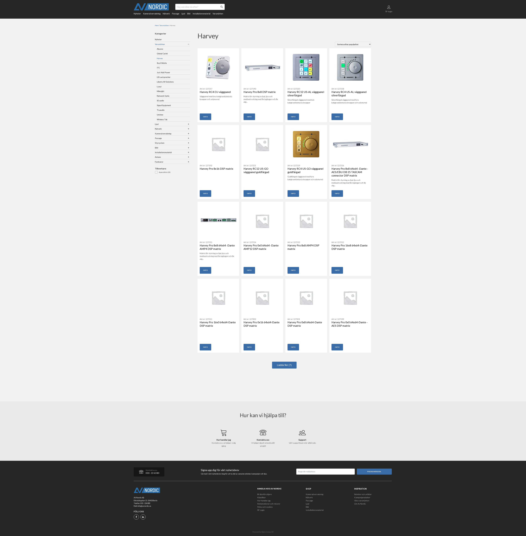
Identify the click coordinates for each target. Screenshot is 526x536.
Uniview (160, 115)
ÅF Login (261, 510)
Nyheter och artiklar (363, 494)
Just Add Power (163, 72)
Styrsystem (159, 143)
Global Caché (162, 53)
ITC (158, 68)
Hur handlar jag (263, 500)
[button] (172, 172)
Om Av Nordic (360, 504)
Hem (157, 25)
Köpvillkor (261, 497)
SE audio (160, 100)
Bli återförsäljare (264, 494)
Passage (175, 13)
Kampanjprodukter (362, 497)
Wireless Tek (162, 119)
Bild (188, 13)
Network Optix (163, 96)
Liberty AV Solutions (165, 82)
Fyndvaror (159, 162)
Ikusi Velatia (162, 63)
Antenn (158, 157)
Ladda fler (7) (284, 365)
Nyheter (137, 13)
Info (205, 117)
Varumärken (218, 13)
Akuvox (160, 49)
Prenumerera (374, 471)
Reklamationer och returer (268, 504)
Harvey (160, 58)
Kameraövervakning (152, 13)
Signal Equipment (164, 105)
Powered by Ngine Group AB (263, 532)
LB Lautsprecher (163, 77)
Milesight (160, 91)
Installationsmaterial (201, 13)
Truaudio (161, 110)
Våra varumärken (361, 500)
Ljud (183, 13)
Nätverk (166, 13)
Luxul (159, 87)
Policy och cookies (265, 507)
